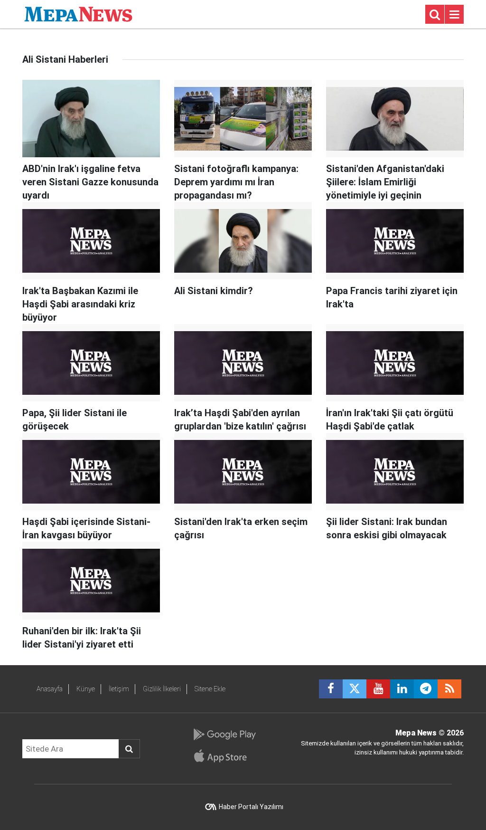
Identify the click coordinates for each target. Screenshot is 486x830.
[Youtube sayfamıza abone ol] (378, 688)
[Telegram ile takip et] (426, 688)
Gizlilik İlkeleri (162, 689)
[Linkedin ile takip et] (402, 688)
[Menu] (454, 15)
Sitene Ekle (210, 689)
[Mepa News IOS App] (224, 756)
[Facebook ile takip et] (331, 688)
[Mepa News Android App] (224, 734)
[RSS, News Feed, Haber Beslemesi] (449, 688)
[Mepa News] (78, 13)
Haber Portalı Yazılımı (251, 807)
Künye (85, 689)
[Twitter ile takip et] (354, 688)
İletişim (119, 689)
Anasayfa (50, 689)
